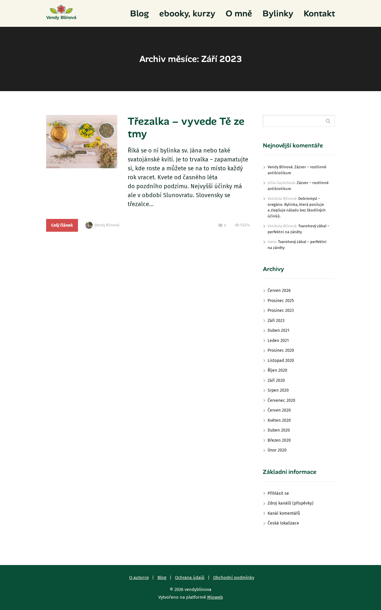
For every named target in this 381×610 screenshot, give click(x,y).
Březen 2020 (279, 440)
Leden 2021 (278, 340)
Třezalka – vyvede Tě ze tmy (186, 127)
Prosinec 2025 (281, 300)
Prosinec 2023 (281, 310)
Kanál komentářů (284, 513)
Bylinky (278, 13)
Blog (139, 13)
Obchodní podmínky (233, 577)
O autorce (139, 577)
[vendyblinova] (61, 13)
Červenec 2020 (281, 400)
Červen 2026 (279, 290)
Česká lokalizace (283, 523)
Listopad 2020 (281, 360)
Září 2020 (276, 380)
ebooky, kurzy (187, 13)
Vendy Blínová (106, 225)
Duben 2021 (278, 330)
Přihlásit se (278, 493)
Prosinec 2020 (281, 350)
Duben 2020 (279, 430)
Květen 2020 (279, 420)
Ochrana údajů (189, 577)
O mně (239, 13)
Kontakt (319, 13)
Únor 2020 (277, 450)
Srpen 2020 (278, 390)
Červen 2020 (279, 410)
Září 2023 (276, 320)
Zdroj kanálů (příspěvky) (290, 503)
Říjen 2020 (277, 370)
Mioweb (215, 597)
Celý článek (62, 225)
